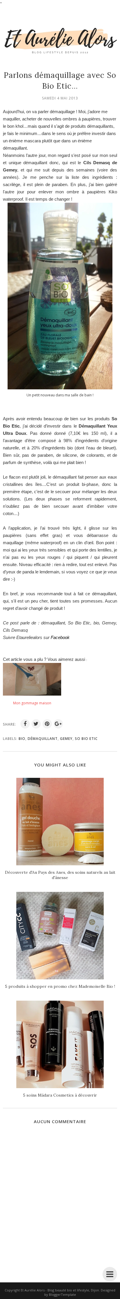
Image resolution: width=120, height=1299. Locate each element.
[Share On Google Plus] (58, 724)
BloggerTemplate (62, 1294)
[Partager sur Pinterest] (47, 724)
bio (22, 738)
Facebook (60, 637)
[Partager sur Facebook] (25, 724)
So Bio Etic (86, 738)
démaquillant (43, 738)
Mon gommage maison (32, 703)
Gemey (66, 738)
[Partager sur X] (36, 724)
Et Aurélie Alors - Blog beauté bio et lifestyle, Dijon (60, 1290)
